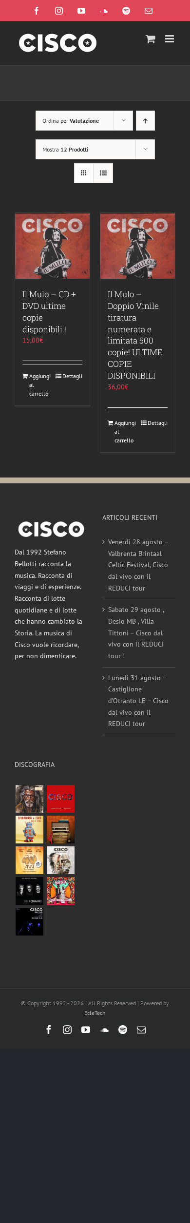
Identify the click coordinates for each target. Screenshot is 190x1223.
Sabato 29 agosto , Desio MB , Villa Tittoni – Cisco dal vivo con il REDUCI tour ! (136, 632)
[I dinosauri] (29, 891)
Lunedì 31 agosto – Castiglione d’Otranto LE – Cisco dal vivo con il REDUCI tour (138, 700)
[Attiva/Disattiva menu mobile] (170, 39)
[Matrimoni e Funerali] (60, 891)
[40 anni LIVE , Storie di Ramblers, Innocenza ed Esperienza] (29, 860)
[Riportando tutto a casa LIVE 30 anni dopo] (60, 798)
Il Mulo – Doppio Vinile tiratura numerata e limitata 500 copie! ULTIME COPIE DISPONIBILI (135, 335)
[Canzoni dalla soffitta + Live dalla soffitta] (60, 829)
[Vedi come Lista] (103, 173)
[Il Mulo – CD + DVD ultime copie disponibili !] (52, 246)
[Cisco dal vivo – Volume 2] (29, 921)
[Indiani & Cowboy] (60, 860)
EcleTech (95, 1012)
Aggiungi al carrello (40, 384)
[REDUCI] (29, 798)
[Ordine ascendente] (145, 121)
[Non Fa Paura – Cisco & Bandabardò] (29, 829)
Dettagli (72, 376)
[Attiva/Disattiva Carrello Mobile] (150, 39)
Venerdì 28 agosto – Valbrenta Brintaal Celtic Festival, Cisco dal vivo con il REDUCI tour (138, 564)
